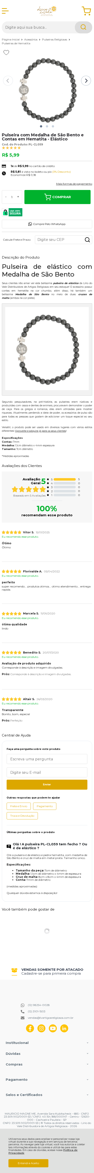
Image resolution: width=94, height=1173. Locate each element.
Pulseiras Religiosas (55, 39)
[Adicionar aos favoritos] (6, 52)
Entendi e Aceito (28, 1163)
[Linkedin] (64, 1031)
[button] (41, 126)
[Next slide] (86, 81)
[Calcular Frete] (87, 239)
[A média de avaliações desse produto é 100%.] (11, 147)
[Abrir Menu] (5, 11)
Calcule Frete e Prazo (17, 239)
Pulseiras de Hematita (16, 43)
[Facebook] (30, 1031)
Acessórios (31, 39)
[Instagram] (41, 1031)
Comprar (61, 197)
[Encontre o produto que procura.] (83, 27)
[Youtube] (53, 1031)
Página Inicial (11, 39)
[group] (47, 972)
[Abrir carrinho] (86, 11)
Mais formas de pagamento (74, 183)
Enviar (47, 784)
